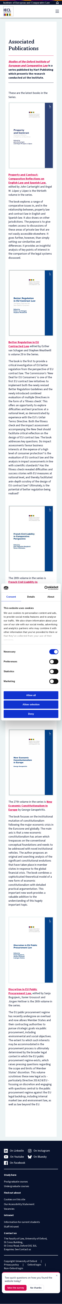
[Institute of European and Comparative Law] (8, 11)
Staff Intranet (11, 1226)
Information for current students (22, 1222)
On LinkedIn (17, 1151)
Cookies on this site (14, 1199)
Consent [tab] (11, 596)
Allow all (31, 695)
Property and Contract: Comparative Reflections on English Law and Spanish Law (27, 179)
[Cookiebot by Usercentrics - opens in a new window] (44, 588)
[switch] (53, 661)
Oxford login (34, 1264)
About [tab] (50, 596)
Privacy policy (11, 1264)
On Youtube (17, 1157)
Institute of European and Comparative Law (26, 2)
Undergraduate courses (16, 1186)
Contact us (25, 1249)
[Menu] (57, 11)
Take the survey (15, 1287)
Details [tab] (31, 596)
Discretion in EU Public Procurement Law (22, 991)
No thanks (35, 1287)
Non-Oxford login (13, 1268)
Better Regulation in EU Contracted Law (23, 344)
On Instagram (42, 1151)
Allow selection (31, 704)
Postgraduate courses (16, 1181)
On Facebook (17, 1163)
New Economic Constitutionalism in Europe (30, 806)
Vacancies (9, 1209)
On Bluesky (40, 1157)
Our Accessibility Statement (19, 1204)
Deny (31, 713)
